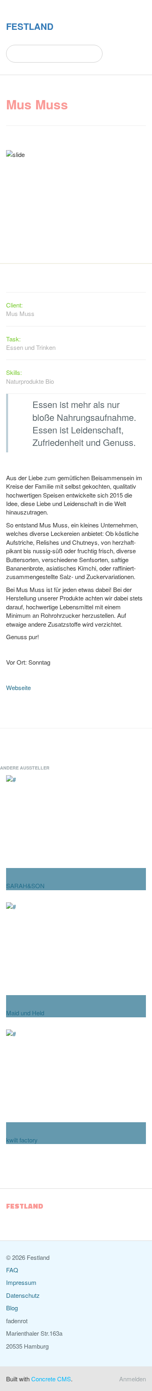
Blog (12, 1307)
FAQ (12, 1269)
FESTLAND (30, 26)
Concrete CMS (51, 1378)
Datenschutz (23, 1295)
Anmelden (132, 1378)
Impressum (21, 1282)
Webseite (18, 687)
